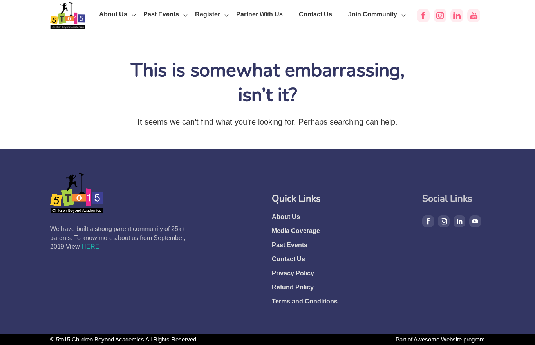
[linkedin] (456, 15)
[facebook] (423, 15)
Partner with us (259, 14)
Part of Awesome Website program (440, 339)
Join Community (372, 14)
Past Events (161, 14)
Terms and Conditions (305, 301)
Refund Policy (293, 287)
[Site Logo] (67, 15)
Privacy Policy (293, 273)
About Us (113, 14)
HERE (90, 246)
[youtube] (473, 15)
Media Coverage (296, 231)
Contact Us (315, 14)
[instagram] (440, 15)
